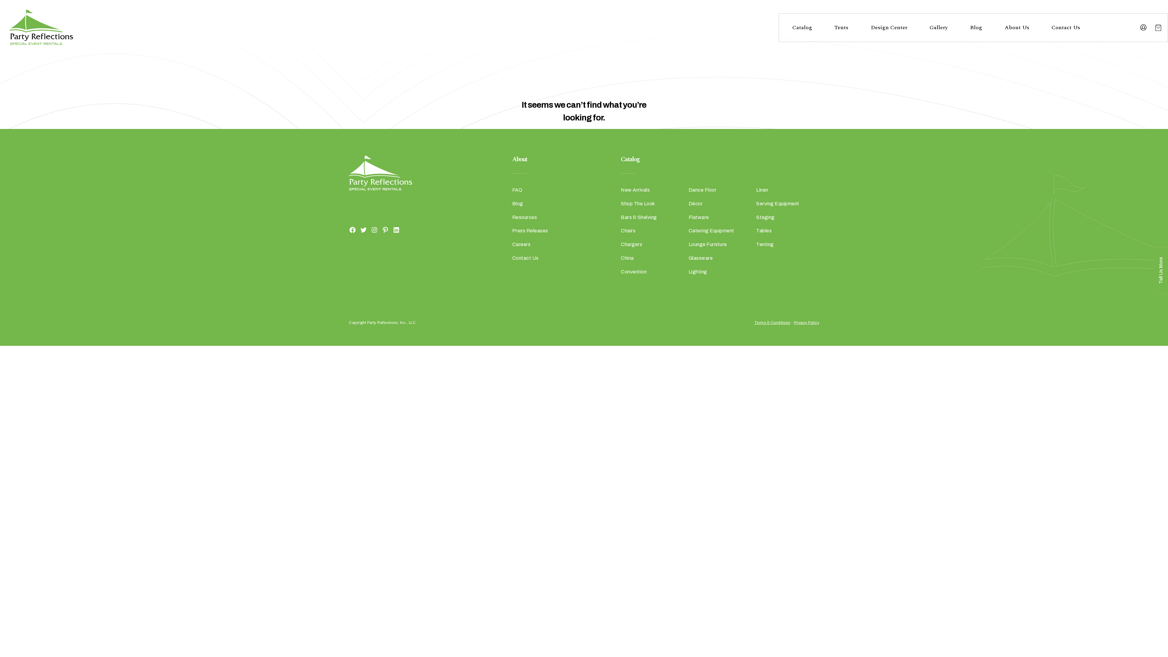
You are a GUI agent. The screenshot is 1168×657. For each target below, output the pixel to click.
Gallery (939, 27)
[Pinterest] (385, 230)
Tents (841, 27)
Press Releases (530, 230)
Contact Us (1066, 27)
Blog (976, 27)
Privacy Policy (806, 323)
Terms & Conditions (772, 323)
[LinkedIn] (396, 230)
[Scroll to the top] (1148, 581)
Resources (524, 217)
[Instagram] (374, 230)
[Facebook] (352, 230)
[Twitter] (363, 230)
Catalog (802, 27)
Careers (521, 244)
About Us (1017, 27)
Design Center (889, 27)
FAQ (517, 190)
